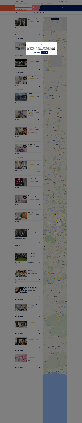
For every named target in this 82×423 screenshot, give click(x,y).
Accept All (45, 52)
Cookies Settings (36, 52)
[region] (41, 48)
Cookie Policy (52, 49)
